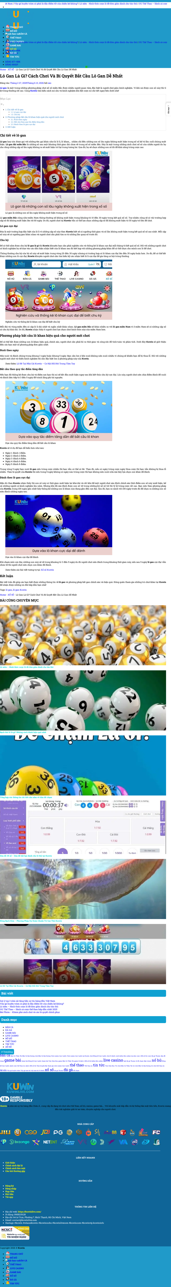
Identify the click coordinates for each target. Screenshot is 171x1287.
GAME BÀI (15, 45)
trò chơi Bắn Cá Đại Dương (142, 1066)
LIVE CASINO (12, 1035)
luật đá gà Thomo (129, 1061)
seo (49, 82)
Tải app (9, 1197)
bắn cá (5, 1055)
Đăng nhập (10, 1188)
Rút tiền (9, 1194)
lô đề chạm (139, 1061)
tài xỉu (3, 1070)
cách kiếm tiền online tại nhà (126, 1056)
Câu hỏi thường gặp (15, 1171)
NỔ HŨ (13, 31)
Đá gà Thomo (58, 1070)
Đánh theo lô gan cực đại (24, 124)
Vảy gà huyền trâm (13, 1070)
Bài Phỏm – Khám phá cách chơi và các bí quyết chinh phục (30, 1012)
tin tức (99, 1065)
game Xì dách (79, 1061)
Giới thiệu (10, 1162)
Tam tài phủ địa (42, 1066)
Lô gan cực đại (20, 112)
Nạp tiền (9, 1191)
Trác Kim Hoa (109, 1066)
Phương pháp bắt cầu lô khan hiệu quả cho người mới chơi (35, 117)
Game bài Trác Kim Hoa (50, 1061)
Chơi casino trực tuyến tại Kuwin (78, 1056)
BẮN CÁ (23, 33)
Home (3, 69)
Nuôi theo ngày (20, 119)
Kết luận (11, 127)
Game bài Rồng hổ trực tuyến (31, 1061)
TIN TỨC (14, 56)
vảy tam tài (35, 1070)
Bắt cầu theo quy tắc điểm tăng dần (29, 122)
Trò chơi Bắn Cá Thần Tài (123, 1066)
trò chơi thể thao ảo (157, 1066)
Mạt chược (147, 1061)
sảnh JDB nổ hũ (31, 1066)
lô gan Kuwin (20, 589)
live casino (113, 1060)
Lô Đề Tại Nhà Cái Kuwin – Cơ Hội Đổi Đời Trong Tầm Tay (46, 363)
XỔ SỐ (13, 49)
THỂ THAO (15, 37)
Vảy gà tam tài (25, 1070)
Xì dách (41, 1070)
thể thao (77, 1065)
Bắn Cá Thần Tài (16, 1056)
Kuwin (3, 1106)
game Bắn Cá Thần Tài (66, 1061)
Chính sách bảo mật (15, 1168)
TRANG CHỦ (16, 27)
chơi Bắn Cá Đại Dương (42, 1056)
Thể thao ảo (88, 1066)
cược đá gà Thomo (154, 1056)
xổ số (49, 1069)
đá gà (68, 1069)
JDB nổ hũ (87, 1061)
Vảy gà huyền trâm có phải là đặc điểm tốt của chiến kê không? (32, 1003)
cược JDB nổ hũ (142, 1056)
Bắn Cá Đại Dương (28, 1056)
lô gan (9, 589)
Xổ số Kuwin (47, 569)
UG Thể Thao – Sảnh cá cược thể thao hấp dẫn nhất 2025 (85, 3)
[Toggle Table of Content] (2, 104)
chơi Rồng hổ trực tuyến (98, 1056)
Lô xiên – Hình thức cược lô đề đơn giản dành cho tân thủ (29, 1006)
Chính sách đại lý (14, 1165)
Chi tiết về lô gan (15, 109)
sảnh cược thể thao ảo (17, 1066)
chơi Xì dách (111, 1056)
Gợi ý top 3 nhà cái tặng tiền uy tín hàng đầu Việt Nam (27, 1000)
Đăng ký (9, 1185)
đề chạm (76, 1070)
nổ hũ (157, 1060)
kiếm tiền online (97, 1061)
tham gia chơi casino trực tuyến (58, 1066)
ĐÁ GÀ (13, 52)
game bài (12, 1060)
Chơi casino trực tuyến (58, 1056)
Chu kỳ (17, 114)
